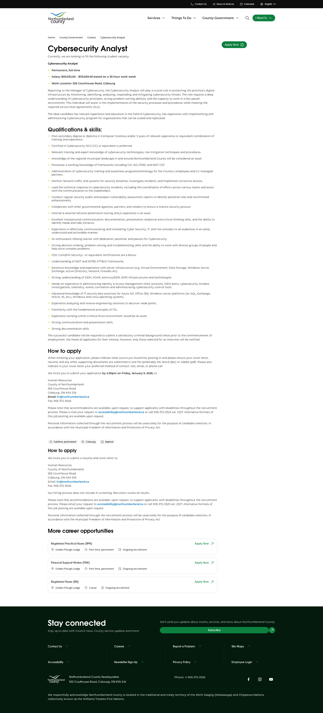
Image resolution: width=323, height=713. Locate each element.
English (268, 4)
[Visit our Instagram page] (260, 679)
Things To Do (181, 18)
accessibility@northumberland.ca (121, 412)
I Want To (261, 18)
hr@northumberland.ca (73, 481)
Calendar (249, 4)
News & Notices (225, 4)
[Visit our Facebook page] (248, 679)
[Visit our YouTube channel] (271, 679)
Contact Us (201, 4)
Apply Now (232, 44)
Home (51, 37)
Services (153, 18)
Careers (91, 37)
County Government (218, 18)
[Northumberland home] (61, 18)
